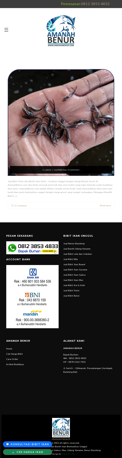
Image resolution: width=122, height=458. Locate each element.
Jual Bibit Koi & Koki (74, 285)
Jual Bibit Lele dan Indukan (77, 254)
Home (9, 348)
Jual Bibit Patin (71, 290)
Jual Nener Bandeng (74, 243)
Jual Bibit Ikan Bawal (74, 264)
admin (48, 170)
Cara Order (12, 359)
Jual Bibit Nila (70, 259)
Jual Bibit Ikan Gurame (75, 269)
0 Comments (74, 170)
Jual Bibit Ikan (60, 170)
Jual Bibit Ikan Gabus (74, 275)
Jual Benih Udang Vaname (77, 248)
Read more (105, 205)
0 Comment (21, 205)
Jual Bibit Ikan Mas (73, 280)
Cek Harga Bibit (14, 354)
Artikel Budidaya (15, 364)
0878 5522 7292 (77, 362)
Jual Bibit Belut (71, 295)
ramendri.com (68, 454)
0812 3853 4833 (95, 3)
